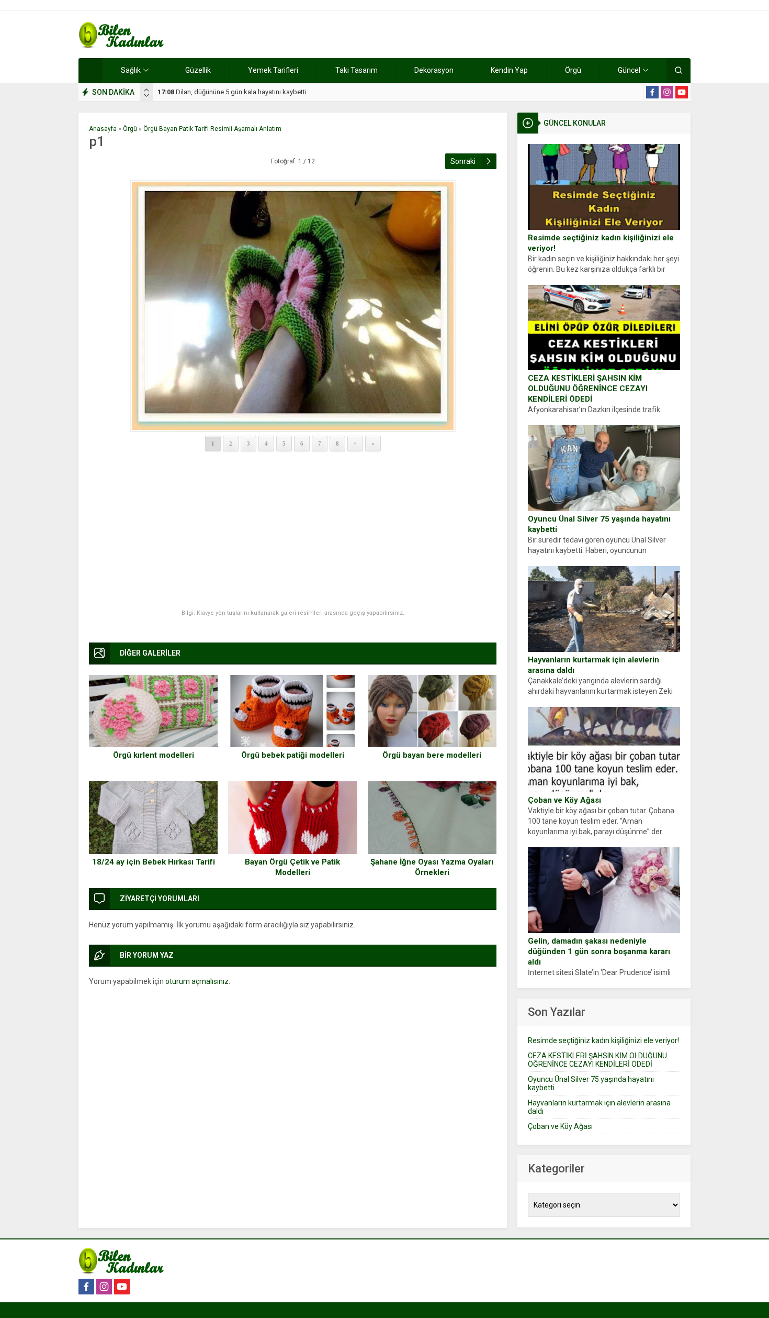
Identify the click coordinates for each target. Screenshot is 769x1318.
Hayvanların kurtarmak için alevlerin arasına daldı (593, 665)
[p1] (292, 306)
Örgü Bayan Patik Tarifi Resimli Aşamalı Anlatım (212, 128)
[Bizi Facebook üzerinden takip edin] (652, 92)
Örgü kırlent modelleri (153, 755)
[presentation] (146, 90)
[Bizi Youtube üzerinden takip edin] (681, 92)
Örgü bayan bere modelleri (431, 755)
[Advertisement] (292, 531)
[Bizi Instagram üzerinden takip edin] (667, 92)
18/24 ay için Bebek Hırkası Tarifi (153, 862)
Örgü (130, 128)
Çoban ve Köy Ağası (564, 800)
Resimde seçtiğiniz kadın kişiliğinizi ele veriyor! (601, 243)
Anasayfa (103, 128)
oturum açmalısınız (197, 981)
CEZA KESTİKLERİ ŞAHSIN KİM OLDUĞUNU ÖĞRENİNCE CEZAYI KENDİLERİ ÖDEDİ (588, 388)
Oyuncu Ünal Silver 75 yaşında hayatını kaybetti (599, 524)
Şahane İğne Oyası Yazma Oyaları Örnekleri (431, 867)
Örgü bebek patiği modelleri (292, 755)
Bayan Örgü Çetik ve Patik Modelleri (292, 867)
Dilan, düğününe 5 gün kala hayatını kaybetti (232, 92)
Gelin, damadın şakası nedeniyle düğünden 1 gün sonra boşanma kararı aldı (599, 951)
